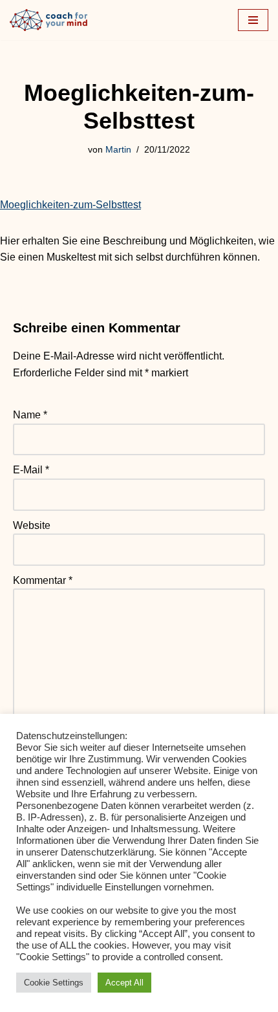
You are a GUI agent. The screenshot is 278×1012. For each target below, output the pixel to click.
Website (31, 525)
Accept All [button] (124, 982)
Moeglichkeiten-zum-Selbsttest (70, 204)
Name (30, 414)
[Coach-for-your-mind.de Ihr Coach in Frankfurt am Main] (52, 20)
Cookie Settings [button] (53, 982)
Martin (118, 149)
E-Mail (31, 469)
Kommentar (42, 580)
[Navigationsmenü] (253, 20)
